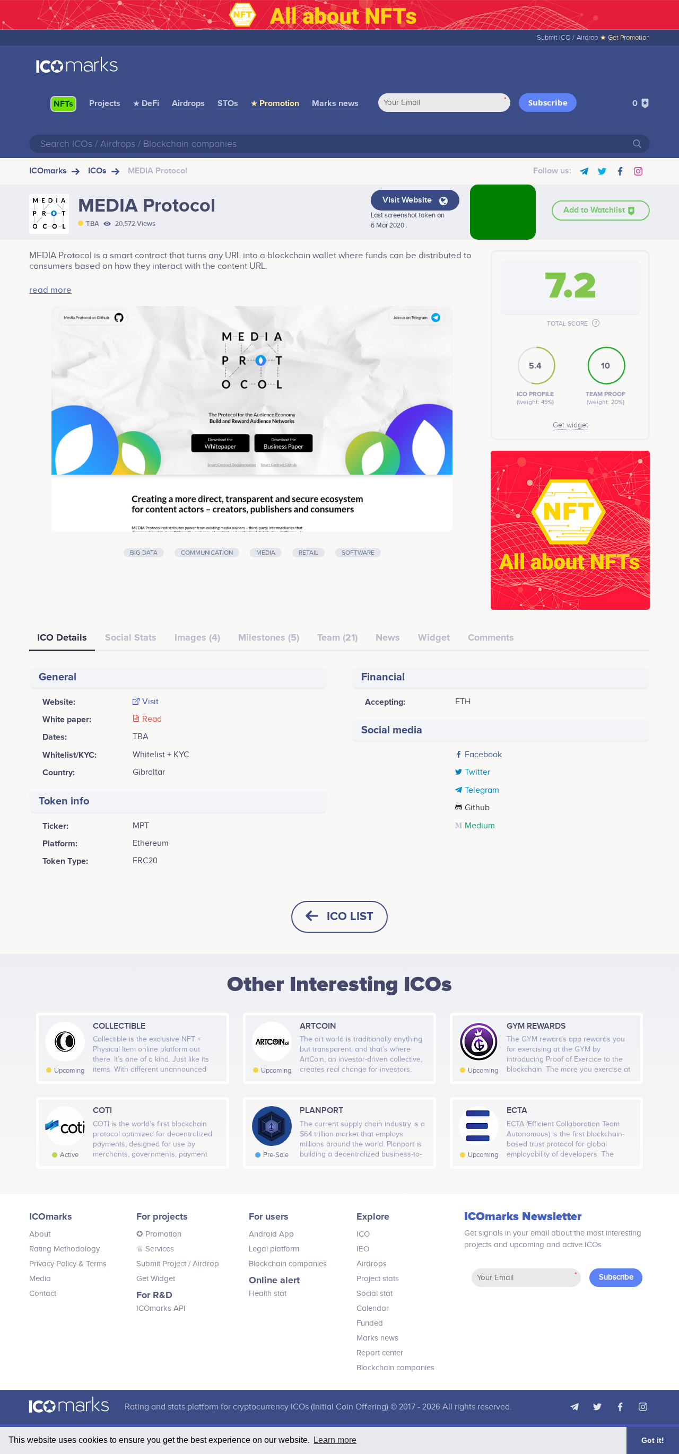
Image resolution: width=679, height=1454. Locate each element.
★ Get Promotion (625, 37)
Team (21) (337, 637)
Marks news (335, 103)
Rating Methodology (64, 1249)
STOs (227, 103)
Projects (104, 103)
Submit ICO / (555, 37)
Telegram (482, 790)
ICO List (350, 916)
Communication (207, 552)
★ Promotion (275, 103)
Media (265, 552)
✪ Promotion (158, 1234)
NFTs (63, 104)
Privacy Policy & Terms (68, 1263)
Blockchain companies (288, 1263)
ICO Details (62, 637)
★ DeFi (146, 103)
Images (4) (197, 637)
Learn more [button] (335, 1439)
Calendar (372, 1308)
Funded (369, 1323)
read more (50, 290)
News (388, 637)
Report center (379, 1352)
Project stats (377, 1278)
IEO (362, 1249)
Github (477, 808)
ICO (363, 1234)
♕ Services (155, 1249)
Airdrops (188, 103)
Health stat (267, 1293)
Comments (491, 637)
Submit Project (161, 1263)
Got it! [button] (652, 1440)
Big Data (144, 552)
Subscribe (548, 102)
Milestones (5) (268, 637)
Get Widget (155, 1278)
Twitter (477, 772)
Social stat (374, 1293)
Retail (308, 552)
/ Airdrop (202, 1263)
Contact (42, 1293)
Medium (480, 826)
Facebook (483, 755)
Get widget (570, 425)
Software (358, 552)
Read (152, 719)
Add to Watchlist (595, 210)
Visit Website (408, 200)
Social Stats (130, 637)
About (39, 1234)
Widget (434, 637)
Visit (150, 702)
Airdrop (587, 37)
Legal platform (274, 1249)
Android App (271, 1234)
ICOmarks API (161, 1308)
